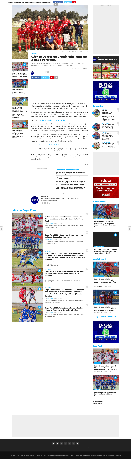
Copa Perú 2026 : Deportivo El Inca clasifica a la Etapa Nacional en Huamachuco (19, 92)
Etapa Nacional (78, 193)
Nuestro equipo (39, 447)
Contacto (31, 447)
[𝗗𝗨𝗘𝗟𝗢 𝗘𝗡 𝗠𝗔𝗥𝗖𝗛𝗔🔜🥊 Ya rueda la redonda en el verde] (97, 76)
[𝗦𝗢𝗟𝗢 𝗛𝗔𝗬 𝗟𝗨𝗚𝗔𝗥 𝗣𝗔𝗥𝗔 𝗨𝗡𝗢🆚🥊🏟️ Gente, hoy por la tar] (106, 76)
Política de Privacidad (62, 447)
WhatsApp (104, 447)
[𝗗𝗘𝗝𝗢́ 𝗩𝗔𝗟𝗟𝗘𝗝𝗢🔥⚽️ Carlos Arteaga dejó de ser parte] (97, 67)
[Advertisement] (59, 91)
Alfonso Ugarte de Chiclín (50, 193)
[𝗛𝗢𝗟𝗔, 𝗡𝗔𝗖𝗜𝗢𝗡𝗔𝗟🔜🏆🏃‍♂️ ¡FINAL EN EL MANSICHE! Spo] (114, 67)
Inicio (14, 447)
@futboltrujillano (98, 401)
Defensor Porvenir (69, 193)
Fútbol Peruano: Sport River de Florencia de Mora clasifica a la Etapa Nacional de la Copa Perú (19, 74)
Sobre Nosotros (22, 447)
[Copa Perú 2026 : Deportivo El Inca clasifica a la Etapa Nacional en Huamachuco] (20, 88)
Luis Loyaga (50, 223)
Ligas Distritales (95, 447)
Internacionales (113, 447)
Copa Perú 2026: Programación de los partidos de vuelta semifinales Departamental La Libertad (18, 134)
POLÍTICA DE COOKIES (76, 447)
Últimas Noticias (50, 447)
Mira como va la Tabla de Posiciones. (51, 145)
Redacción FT (41, 71)
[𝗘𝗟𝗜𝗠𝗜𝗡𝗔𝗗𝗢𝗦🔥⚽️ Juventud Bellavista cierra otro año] (106, 67)
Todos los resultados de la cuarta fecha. (51, 120)
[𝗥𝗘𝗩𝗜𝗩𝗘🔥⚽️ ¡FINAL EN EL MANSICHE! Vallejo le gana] (114, 76)
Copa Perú (60, 193)
